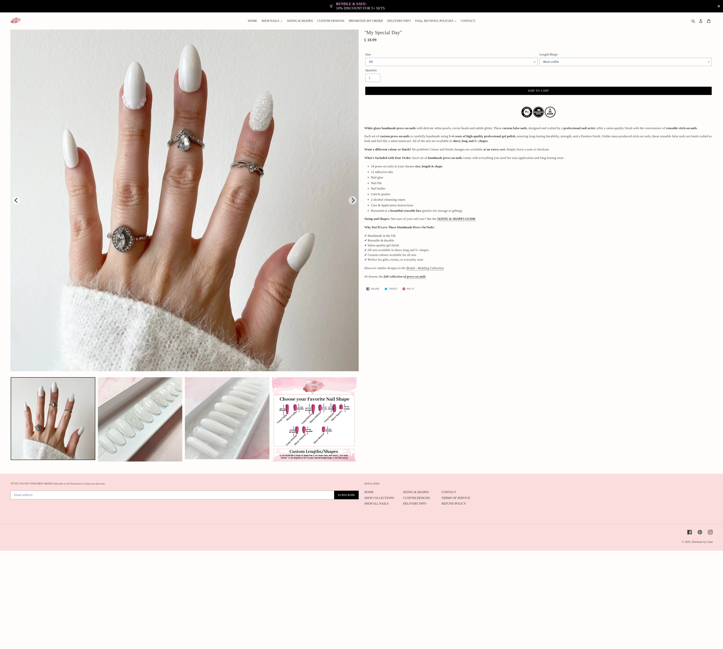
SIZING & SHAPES (416, 492)
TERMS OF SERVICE (456, 498)
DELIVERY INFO (414, 503)
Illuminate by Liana (702, 541)
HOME (369, 492)
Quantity (371, 70)
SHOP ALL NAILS (376, 503)
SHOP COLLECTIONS (379, 498)
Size (368, 54)
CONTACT (449, 492)
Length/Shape (548, 54)
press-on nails (416, 276)
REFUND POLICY (454, 503)
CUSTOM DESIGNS (416, 498)
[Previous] (16, 200)
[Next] (353, 200)
